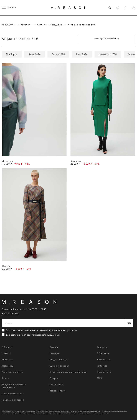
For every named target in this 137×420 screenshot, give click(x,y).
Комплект (75, 160)
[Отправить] (130, 29)
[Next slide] (129, 222)
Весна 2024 (58, 54)
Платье (6, 266)
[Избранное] (117, 7)
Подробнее (76, 411)
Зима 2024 (34, 54)
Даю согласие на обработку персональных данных (32, 334)
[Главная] (68, 7)
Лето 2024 (81, 54)
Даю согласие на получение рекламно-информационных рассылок (41, 330)
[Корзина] (126, 7)
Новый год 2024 (108, 54)
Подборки (11, 54)
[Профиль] (134, 7)
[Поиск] (109, 7)
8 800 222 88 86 (10, 313)
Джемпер (7, 160)
